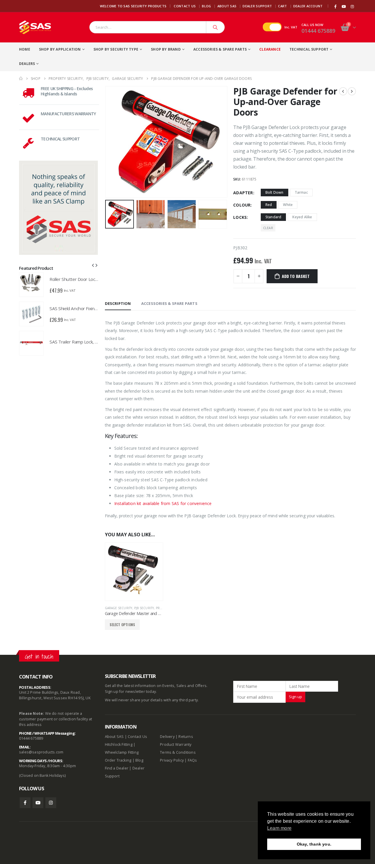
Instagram (50, 802)
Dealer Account (308, 6)
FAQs (192, 760)
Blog (206, 6)
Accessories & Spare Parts (220, 49)
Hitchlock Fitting (118, 744)
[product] (134, 571)
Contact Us (185, 6)
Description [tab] (118, 303)
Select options (122, 624)
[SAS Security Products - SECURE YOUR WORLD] (35, 27)
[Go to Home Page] (21, 79)
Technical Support (308, 49)
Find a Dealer (117, 768)
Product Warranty (176, 744)
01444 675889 (318, 30)
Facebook (25, 802)
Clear (268, 228)
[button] (106, 141)
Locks (240, 217)
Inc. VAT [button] (290, 27)
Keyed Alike (302, 216)
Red (268, 204)
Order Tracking (118, 760)
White (288, 204)
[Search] (215, 27)
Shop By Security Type (115, 49)
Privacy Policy (172, 760)
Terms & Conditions (178, 752)
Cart (282, 6)
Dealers (27, 63)
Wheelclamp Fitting (122, 752)
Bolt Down (274, 192)
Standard (273, 216)
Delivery (167, 736)
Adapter (243, 192)
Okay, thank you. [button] (314, 844)
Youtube (38, 802)
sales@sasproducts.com (41, 752)
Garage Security (118, 608)
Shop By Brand (166, 49)
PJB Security (144, 608)
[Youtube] (344, 6)
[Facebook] (335, 6)
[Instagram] (352, 6)
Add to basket (295, 276)
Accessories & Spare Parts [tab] (169, 303)
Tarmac (301, 192)
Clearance (270, 49)
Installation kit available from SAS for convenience (163, 503)
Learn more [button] (279, 828)
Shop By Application (60, 49)
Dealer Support (257, 6)
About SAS (226, 6)
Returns (185, 736)
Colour (241, 205)
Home (24, 49)
